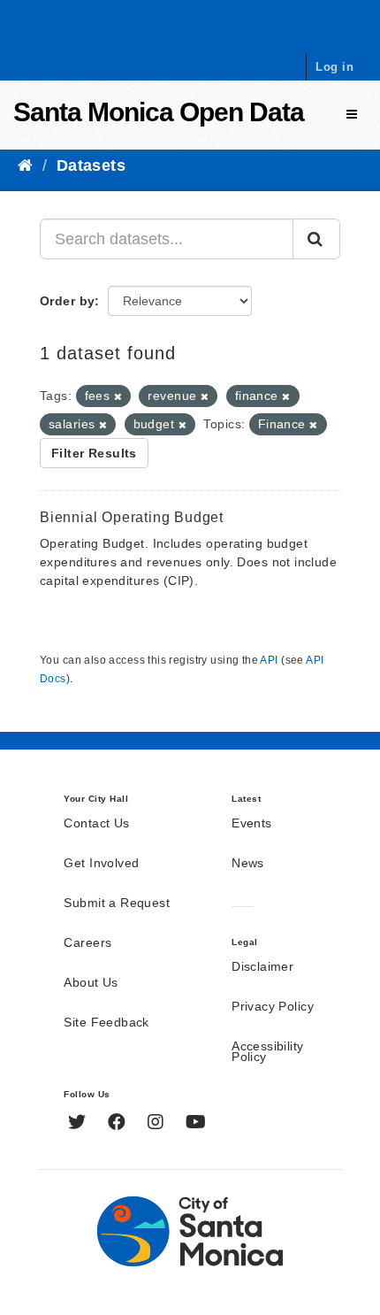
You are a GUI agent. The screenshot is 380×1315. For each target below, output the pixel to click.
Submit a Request (117, 903)
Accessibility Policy (267, 1052)
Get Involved (101, 863)
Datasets (91, 165)
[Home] (25, 165)
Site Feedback (106, 1023)
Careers (87, 943)
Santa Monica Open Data (158, 112)
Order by (67, 301)
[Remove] (118, 396)
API (268, 660)
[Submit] (316, 239)
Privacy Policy (273, 1007)
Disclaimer (262, 967)
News (248, 863)
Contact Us (96, 824)
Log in (334, 66)
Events (252, 824)
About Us (91, 983)
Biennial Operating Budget (132, 517)
